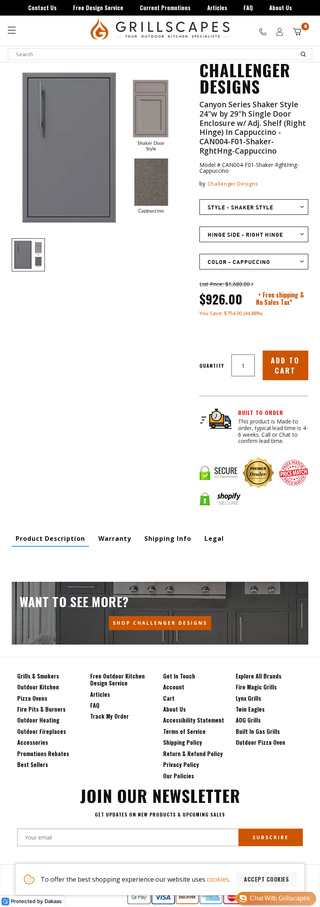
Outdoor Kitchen (38, 687)
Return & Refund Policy (193, 753)
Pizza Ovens (32, 698)
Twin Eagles (250, 709)
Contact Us (42, 8)
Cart (168, 698)
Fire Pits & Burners (41, 709)
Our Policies (178, 776)
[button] (276, 898)
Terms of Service (184, 731)
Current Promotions (165, 8)
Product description (50, 538)
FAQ (248, 8)
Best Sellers (32, 764)
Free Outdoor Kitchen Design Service (117, 679)
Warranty (114, 538)
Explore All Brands (258, 676)
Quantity (211, 365)
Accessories (32, 742)
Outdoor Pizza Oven (260, 742)
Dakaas (53, 901)
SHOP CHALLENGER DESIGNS (160, 623)
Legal (214, 538)
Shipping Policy (182, 742)
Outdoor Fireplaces (41, 731)
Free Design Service (98, 8)
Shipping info (167, 538)
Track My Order (109, 716)
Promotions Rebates (43, 753)
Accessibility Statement (193, 720)
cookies (218, 879)
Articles (217, 8)
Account (173, 687)
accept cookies (266, 879)
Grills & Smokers (38, 676)
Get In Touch (179, 676)
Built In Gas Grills (258, 731)
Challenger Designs (233, 183)
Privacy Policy (181, 764)
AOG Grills (248, 720)
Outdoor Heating (38, 720)
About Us (280, 8)
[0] (297, 31)
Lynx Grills (248, 698)
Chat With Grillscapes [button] (280, 898)
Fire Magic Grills (256, 687)
